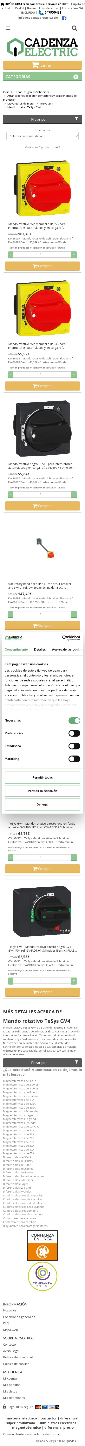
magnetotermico (27, 1427)
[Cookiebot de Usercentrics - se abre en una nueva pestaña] (62, 638)
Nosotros (10, 1310)
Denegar (43, 804)
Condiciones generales (19, 1317)
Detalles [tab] (40, 649)
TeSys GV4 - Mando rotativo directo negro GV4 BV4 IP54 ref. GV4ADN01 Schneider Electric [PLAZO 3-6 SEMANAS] (42, 948)
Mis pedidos (11, 1385)
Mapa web (10, 1330)
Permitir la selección (42, 791)
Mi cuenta (10, 1378)
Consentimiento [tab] (16, 649)
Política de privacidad (18, 1357)
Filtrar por (39, 119)
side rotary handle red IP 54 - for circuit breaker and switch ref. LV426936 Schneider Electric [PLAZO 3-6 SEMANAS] (39, 585)
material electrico (22, 1418)
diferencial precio (59, 1427)
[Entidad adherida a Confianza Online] (42, 1261)
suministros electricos (57, 1423)
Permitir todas (42, 777)
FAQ (6, 1323)
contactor (48, 1418)
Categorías (18, 76)
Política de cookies (16, 1364)
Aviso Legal (11, 1351)
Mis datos (10, 1391)
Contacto (9, 1344)
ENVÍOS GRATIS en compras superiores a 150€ (35, 4)
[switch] (74, 733)
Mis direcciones (14, 1398)
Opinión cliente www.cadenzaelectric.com (32, 1434)
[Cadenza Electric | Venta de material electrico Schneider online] (42, 47)
